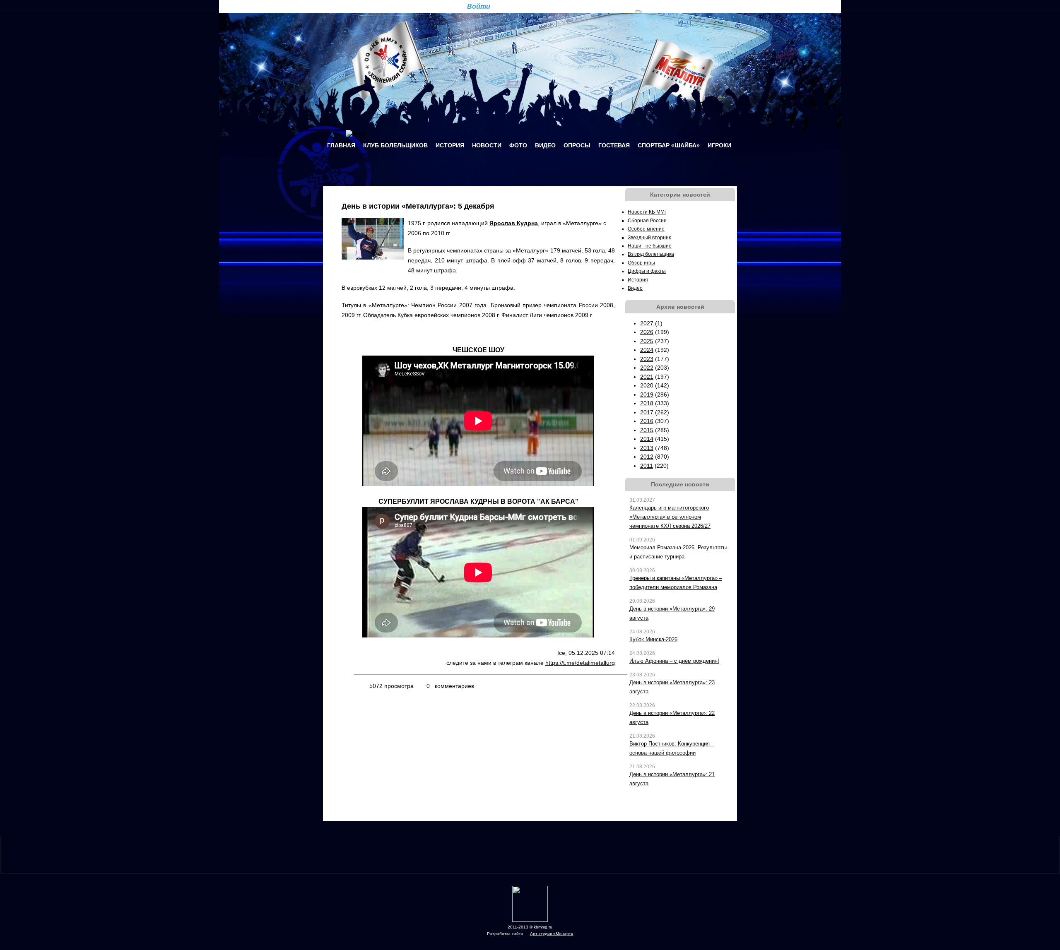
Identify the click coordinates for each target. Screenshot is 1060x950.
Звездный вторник (649, 238)
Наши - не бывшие (650, 246)
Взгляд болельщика (651, 254)
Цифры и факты (647, 271)
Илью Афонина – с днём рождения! (674, 661)
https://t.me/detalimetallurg (580, 662)
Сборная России (647, 221)
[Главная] (356, 134)
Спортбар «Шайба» (669, 145)
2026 (646, 332)
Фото (518, 145)
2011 (646, 465)
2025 (646, 341)
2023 (646, 359)
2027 (646, 323)
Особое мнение (646, 229)
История (450, 145)
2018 (646, 403)
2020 (646, 385)
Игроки (719, 145)
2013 (646, 448)
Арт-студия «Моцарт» (551, 933)
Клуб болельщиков (395, 145)
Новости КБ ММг (647, 212)
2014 (646, 438)
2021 (646, 376)
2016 (646, 421)
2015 (646, 430)
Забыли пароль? (558, 6)
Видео (545, 145)
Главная (341, 145)
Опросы (577, 145)
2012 (646, 456)
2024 (646, 349)
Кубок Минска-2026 (653, 639)
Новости (486, 145)
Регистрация (517, 6)
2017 (646, 412)
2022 (646, 367)
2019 (646, 394)
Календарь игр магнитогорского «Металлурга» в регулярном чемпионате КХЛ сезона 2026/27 (670, 517)
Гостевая (614, 145)
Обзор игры (641, 263)
